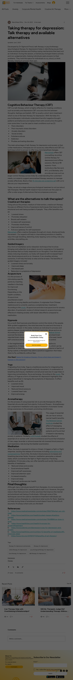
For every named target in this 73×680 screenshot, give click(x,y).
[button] (46, 334)
